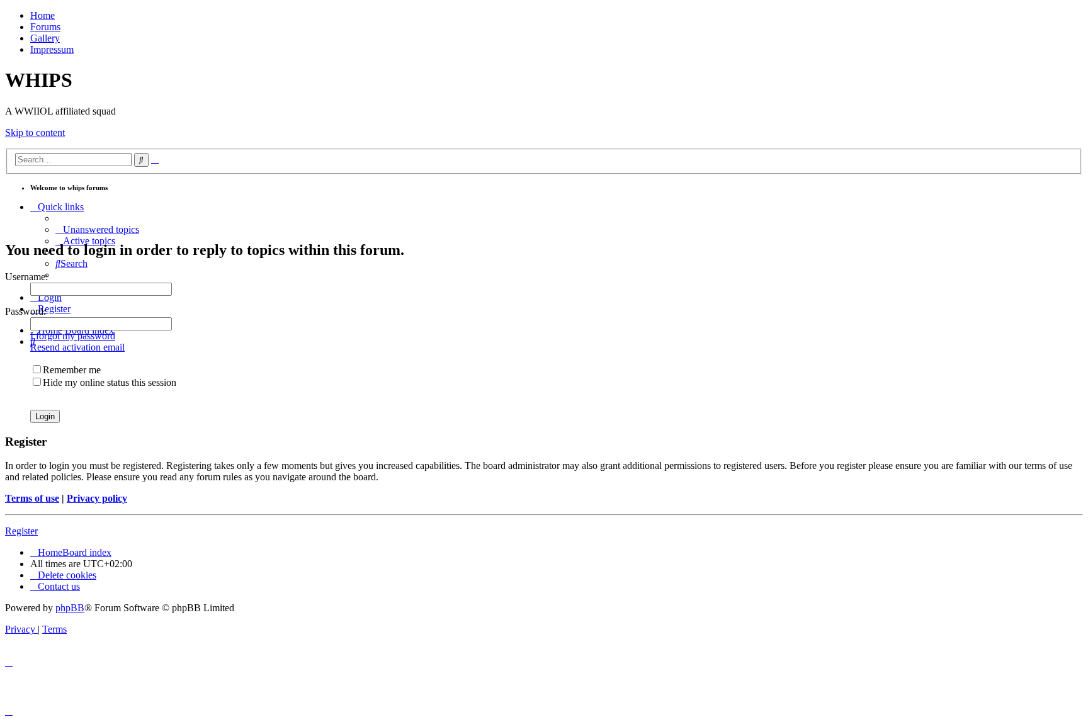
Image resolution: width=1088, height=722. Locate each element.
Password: (25, 311)
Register (21, 531)
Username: (26, 276)
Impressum (52, 49)
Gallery (45, 38)
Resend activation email (77, 347)
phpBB (69, 607)
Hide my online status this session (109, 382)
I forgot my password (72, 335)
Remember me (72, 369)
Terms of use (32, 498)
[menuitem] (97, 229)
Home (42, 15)
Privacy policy (97, 498)
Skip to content (35, 132)
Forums (45, 26)
